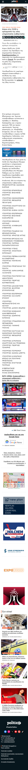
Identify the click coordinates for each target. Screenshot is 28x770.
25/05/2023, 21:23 (9, 40)
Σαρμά (10, 59)
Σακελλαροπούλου (9, 55)
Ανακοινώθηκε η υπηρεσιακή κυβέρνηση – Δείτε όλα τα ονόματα (13, 378)
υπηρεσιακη (12, 445)
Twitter (3, 27)
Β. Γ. (16, 40)
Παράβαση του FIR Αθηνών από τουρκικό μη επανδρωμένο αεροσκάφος (14, 463)
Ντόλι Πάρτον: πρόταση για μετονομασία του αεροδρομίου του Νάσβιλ (13, 682)
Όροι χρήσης (5, 748)
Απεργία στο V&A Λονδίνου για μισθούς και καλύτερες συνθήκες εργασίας (12, 633)
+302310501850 (9, 740)
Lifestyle (4, 676)
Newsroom (12, 660)
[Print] (17, 37)
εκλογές (20, 80)
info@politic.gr (10, 738)
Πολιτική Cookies (6, 751)
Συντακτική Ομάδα (7, 759)
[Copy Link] (20, 37)
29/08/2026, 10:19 (5, 636)
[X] (6, 37)
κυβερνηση (7, 445)
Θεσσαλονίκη (12, 653)
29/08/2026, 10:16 (5, 660)
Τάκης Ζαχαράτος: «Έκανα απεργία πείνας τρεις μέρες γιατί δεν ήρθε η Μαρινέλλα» (14, 454)
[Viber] (14, 37)
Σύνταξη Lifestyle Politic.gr (15, 636)
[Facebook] (3, 37)
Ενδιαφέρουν (5, 653)
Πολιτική (18, 27)
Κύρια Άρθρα (13, 27)
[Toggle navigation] (3, 1)
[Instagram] (9, 37)
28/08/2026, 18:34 (6, 712)
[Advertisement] (14, 98)
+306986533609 (9, 742)
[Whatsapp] (12, 37)
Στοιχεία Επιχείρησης (8, 762)
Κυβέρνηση (8, 27)
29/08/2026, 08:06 (6, 685)
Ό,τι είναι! (18, 653)
